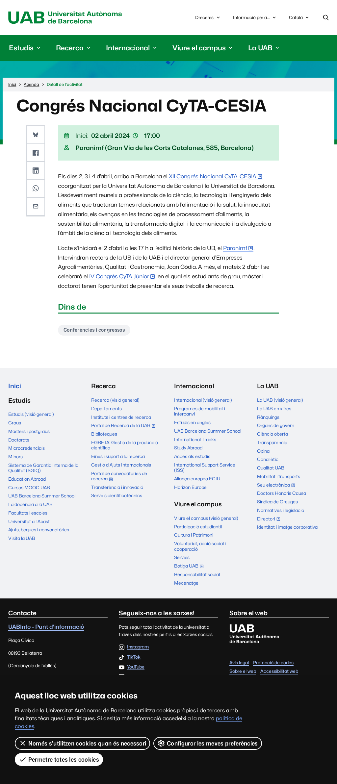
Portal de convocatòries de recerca (119, 477)
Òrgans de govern (275, 425)
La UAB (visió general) (280, 400)
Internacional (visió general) (203, 400)
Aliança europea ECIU (197, 478)
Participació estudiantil (198, 526)
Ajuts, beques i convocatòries (38, 529)
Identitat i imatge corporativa (287, 527)
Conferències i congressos (94, 330)
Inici (14, 386)
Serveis (182, 557)
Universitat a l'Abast (29, 521)
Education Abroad (27, 479)
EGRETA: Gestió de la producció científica (124, 445)
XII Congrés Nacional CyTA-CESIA (212, 176)
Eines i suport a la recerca (118, 456)
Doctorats (18, 440)
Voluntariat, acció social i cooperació (200, 546)
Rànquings (268, 417)
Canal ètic (267, 459)
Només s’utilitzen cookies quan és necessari (87, 743)
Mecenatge (186, 583)
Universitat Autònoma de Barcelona (66, 17)
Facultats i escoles (27, 513)
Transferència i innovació (117, 487)
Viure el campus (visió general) (206, 518)
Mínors (15, 456)
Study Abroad (188, 447)
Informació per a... (251, 17)
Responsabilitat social (197, 574)
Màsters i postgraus (29, 431)
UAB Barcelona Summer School (41, 495)
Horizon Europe (190, 487)
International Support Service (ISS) (204, 467)
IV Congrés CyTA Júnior (119, 276)
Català (296, 19)
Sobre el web (242, 671)
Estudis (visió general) (31, 414)
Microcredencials (26, 448)
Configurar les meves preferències (212, 743)
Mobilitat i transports (278, 476)
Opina (263, 451)
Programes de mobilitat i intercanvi (199, 411)
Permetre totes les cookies (63, 759)
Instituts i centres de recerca (121, 417)
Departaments (106, 408)
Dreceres (204, 17)
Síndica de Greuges (277, 501)
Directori (270, 519)
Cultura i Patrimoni (193, 535)
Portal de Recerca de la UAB (125, 426)
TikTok (134, 657)
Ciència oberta (272, 434)
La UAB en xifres (274, 408)
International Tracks (195, 439)
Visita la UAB (21, 538)
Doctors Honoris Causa (281, 493)
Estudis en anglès (192, 422)
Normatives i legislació (280, 510)
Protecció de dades (273, 662)
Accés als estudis (192, 456)
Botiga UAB (190, 566)
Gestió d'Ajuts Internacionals (121, 465)
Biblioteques (104, 434)
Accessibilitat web (279, 671)
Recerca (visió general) (115, 400)
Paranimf (235, 248)
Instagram (138, 647)
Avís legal (239, 662)
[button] (35, 135)
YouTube (135, 667)
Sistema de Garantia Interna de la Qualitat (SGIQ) (43, 468)
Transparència (272, 442)
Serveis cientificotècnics (116, 495)
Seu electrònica (277, 485)
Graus (14, 422)
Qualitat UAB (270, 467)
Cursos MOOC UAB (29, 487)
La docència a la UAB (30, 504)
